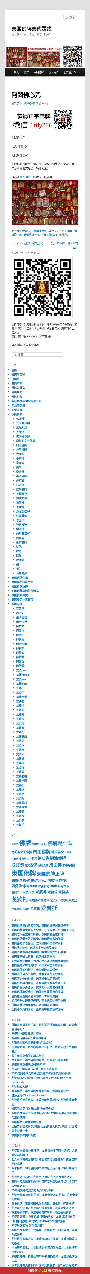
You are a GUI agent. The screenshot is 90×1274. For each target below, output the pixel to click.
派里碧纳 (21, 516)
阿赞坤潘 (21, 644)
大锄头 (20, 454)
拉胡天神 (21, 493)
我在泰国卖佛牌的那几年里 (28, 1056)
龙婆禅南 (21, 780)
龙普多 (20, 820)
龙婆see (21, 679)
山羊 (19, 467)
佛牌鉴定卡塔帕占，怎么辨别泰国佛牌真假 (37, 943)
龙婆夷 (20, 723)
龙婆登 (20, 772)
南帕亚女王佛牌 (25, 441)
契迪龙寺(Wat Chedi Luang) (29, 1095)
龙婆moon (22, 674)
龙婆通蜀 (21, 807)
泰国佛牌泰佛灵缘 (32, 28)
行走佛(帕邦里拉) (32, 243)
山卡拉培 (21, 617)
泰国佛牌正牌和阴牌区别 (26, 1122)
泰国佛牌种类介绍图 (24, 1135)
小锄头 (20, 463)
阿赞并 (20, 657)
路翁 (19, 555)
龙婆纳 (20, 789)
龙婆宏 (20, 727)
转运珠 (20, 560)
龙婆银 (20, 816)
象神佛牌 (21, 542)
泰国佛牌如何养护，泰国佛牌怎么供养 (35, 969)
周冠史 (20, 613)
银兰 (19, 568)
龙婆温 (20, 758)
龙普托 (20, 825)
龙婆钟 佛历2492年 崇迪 (26, 1033)
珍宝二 (20, 520)
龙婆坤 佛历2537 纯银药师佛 (29, 1038)
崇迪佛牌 (21, 476)
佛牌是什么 (40, 231)
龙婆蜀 (20, 798)
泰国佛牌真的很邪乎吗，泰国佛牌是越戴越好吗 (40, 925)
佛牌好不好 (23, 436)
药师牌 (33, 886)
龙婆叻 (20, 701)
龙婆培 (20, 710)
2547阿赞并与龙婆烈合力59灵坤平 (32, 1190)
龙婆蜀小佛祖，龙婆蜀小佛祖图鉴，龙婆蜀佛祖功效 (43, 1208)
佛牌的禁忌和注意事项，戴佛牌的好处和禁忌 (39, 952)
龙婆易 (20, 741)
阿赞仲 (20, 626)
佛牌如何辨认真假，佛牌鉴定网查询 (33, 956)
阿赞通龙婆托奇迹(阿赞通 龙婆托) (32, 1042)
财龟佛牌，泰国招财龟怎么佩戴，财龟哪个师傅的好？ (44, 1203)
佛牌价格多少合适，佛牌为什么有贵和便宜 (37, 987)
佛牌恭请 (17, 383)
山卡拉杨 (21, 622)
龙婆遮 (20, 811)
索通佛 (20, 529)
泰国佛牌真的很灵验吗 (25, 591)
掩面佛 (20, 502)
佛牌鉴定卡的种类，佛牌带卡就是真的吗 (36, 978)
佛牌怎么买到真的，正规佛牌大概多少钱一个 (39, 983)
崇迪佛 (20, 471)
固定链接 (49, 235)
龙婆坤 (20, 705)
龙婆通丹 (21, 802)
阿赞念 (20, 661)
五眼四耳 (21, 427)
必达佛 (20, 485)
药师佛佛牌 (23, 533)
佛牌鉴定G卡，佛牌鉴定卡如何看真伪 (34, 947)
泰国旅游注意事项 (22, 599)
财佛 (19, 547)
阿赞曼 (20, 666)
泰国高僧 (54, 72)
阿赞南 (20, 639)
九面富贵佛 (23, 423)
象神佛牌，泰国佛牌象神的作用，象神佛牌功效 (40, 1091)
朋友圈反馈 (70, 72)
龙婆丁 (20, 688)
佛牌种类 (17, 396)
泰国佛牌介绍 (20, 577)
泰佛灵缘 (17, 410)
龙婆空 (20, 785)
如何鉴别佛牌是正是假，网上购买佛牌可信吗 (39, 1000)
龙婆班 (20, 763)
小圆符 (20, 458)
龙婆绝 (20, 794)
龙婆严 (20, 692)
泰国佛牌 (39, 72)
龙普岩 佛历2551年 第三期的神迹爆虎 (34, 1069)
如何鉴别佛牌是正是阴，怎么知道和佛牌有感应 (40, 961)
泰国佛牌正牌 (20, 586)
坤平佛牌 (21, 449)
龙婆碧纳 (21, 776)
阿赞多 (20, 648)
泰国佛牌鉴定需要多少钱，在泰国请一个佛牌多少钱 (43, 930)
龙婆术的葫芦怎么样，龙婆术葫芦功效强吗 (37, 974)
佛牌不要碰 (18, 374)
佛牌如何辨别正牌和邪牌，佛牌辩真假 (35, 996)
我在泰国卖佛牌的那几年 (26, 401)
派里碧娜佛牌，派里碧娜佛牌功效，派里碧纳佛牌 (41, 1212)
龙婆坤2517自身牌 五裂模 (27, 1225)
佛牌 (26, 72)
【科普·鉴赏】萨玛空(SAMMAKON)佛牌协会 (38, 1221)
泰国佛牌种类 (20, 595)
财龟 (19, 551)
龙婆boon (22, 670)
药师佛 (63, 880)
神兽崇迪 (21, 524)
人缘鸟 (20, 432)
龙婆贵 (25, 909)
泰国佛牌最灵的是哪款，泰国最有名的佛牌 (37, 939)
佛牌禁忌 (17, 392)
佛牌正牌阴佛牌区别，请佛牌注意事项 (35, 1005)
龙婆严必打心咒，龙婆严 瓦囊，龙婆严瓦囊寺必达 (42, 1177)
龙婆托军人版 (20, 1086)
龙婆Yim (21, 683)
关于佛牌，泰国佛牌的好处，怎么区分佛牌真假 (40, 1060)
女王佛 (15, 858)
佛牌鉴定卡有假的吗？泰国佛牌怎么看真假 (37, 965)
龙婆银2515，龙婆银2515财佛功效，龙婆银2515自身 (43, 1216)
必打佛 (20, 480)
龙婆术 (20, 750)
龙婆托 (20, 732)
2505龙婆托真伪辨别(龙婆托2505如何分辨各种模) (41, 1073)
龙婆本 (20, 745)
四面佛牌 (21, 445)
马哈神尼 (21, 573)
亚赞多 (20, 608)
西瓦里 (20, 538)
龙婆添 (20, 754)
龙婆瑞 (20, 767)
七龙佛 (20, 418)
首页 (16, 72)
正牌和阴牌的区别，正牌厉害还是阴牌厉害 (37, 1009)
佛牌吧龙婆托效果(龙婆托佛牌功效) (33, 1108)
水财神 (20, 507)
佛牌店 (16, 379)
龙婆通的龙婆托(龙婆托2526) (29, 1064)
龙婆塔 (20, 714)
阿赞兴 (20, 630)
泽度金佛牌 (23, 511)
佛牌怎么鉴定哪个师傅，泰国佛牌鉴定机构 (37, 934)
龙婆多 (20, 719)
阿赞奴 (20, 652)
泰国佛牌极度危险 (22, 582)
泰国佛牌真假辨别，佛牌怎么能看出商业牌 (37, 992)
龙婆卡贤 (21, 697)
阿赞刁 (20, 635)
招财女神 (21, 498)
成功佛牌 (21, 489)
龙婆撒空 (21, 736)
